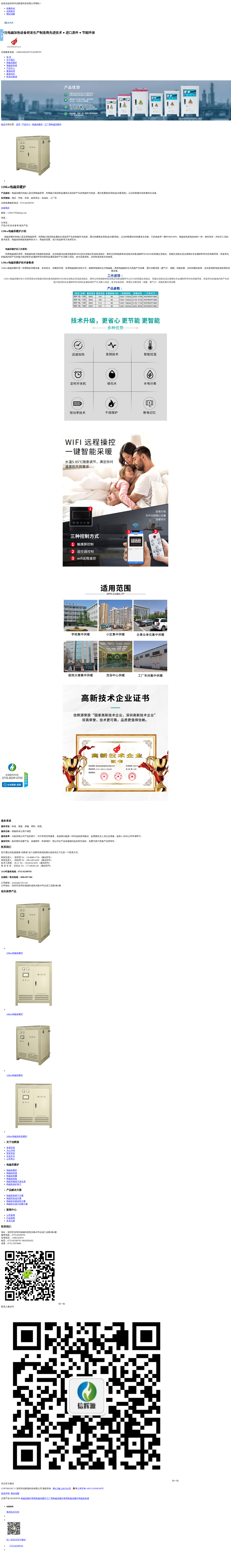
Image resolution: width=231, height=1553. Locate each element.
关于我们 (10, 60)
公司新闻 (10, 1215)
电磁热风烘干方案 (15, 1195)
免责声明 (5, 1493)
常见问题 (10, 1221)
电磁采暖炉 (11, 63)
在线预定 (5, 208)
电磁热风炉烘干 (13, 1184)
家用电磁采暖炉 (70, 1498)
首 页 (8, 57)
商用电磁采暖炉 (38, 1498)
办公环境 (10, 1150)
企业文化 (10, 1156)
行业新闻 (10, 1218)
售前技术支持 (12, 1512)
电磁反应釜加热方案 (16, 1201)
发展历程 (10, 1147)
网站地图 (10, 14)
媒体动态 (10, 74)
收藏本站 (10, 8)
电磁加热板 (11, 1179)
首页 (18, 124)
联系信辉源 (11, 77)
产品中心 (10, 68)
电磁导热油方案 (13, 1198)
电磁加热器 (11, 65)
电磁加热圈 (11, 1176)
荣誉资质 (10, 1153)
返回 (3, 124)
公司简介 (10, 1159)
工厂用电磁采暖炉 (52, 124)
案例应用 (10, 71)
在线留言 (10, 11)
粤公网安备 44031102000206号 (89, 1488)
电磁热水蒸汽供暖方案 (17, 1204)
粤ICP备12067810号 (62, 1488)
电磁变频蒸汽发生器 (16, 1181)
